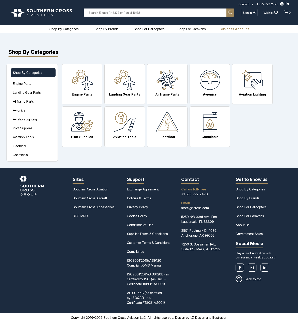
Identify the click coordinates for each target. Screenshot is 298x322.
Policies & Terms (139, 198)
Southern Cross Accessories (94, 207)
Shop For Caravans (250, 216)
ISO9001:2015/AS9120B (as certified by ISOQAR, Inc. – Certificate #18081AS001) (148, 279)
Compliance (135, 252)
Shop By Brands (247, 198)
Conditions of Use (140, 225)
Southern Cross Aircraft (90, 198)
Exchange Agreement (143, 189)
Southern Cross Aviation (90, 189)
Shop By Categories (250, 189)
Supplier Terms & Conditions (147, 234)
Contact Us (245, 4)
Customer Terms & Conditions (148, 243)
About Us (243, 225)
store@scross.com (195, 208)
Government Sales (249, 234)
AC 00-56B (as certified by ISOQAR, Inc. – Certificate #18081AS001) (146, 298)
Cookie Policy (137, 216)
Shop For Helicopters (251, 207)
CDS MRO (80, 216)
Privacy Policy (137, 207)
